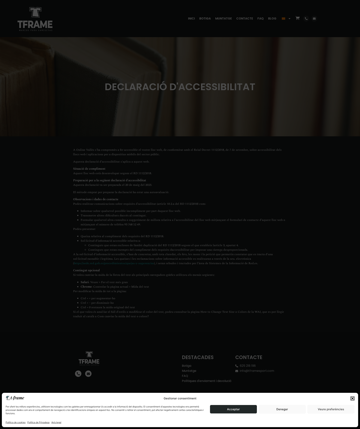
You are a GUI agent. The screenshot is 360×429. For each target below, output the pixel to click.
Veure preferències (331, 409)
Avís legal (56, 422)
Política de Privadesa (38, 422)
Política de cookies (16, 422)
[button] (352, 398)
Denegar (282, 409)
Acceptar (233, 409)
